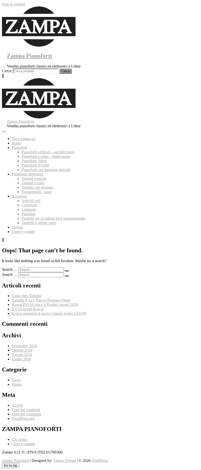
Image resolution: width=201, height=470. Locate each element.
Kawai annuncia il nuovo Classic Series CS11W (49, 313)
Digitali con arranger (37, 187)
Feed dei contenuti (26, 410)
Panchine (29, 214)
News (16, 380)
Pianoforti (19, 147)
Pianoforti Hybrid (35, 165)
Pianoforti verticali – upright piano (48, 152)
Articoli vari (31, 201)
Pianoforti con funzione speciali (46, 170)
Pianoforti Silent (34, 161)
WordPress (99, 460)
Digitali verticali (34, 178)
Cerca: (7, 71)
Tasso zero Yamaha (26, 296)
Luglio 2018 (21, 359)
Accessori (19, 196)
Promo (17, 384)
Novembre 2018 (24, 346)
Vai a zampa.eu (23, 139)
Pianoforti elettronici (27, 174)
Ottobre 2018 (22, 350)
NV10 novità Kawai (27, 309)
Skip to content (13, 4)
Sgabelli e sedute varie (39, 223)
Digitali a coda (33, 183)
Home (16, 143)
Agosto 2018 (22, 355)
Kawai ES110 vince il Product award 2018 (45, 304)
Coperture (29, 205)
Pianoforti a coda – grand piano (46, 156)
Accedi (17, 405)
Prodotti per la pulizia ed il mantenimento (53, 218)
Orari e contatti (23, 231)
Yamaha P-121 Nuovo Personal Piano (41, 300)
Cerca (65, 71)
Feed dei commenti (26, 414)
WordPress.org (23, 418)
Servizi (17, 227)
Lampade (29, 209)
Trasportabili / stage (37, 192)
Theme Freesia (64, 460)
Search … (9, 269)
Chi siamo (19, 439)
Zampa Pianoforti (29, 56)
